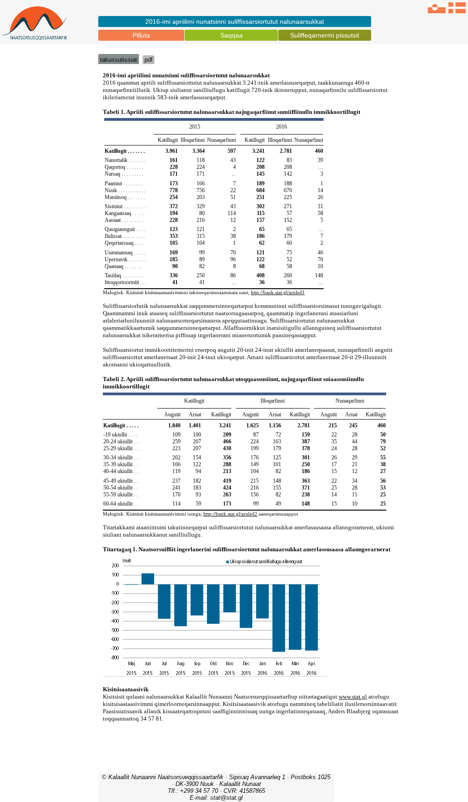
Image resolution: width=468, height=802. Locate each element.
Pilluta (141, 35)
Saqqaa (231, 35)
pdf (148, 59)
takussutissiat (118, 59)
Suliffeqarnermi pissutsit (324, 35)
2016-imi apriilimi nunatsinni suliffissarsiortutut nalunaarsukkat (234, 21)
